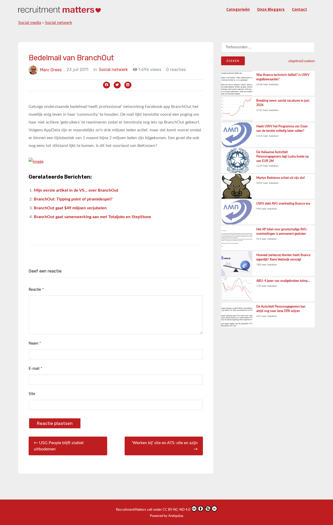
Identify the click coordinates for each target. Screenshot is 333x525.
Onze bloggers (271, 9)
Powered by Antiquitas (166, 516)
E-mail (35, 369)
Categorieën (238, 9)
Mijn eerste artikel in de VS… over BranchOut (76, 190)
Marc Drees (51, 69)
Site (32, 394)
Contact (299, 9)
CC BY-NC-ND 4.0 (176, 509)
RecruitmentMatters (131, 509)
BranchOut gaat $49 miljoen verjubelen (70, 208)
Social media (29, 23)
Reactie (36, 289)
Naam (35, 343)
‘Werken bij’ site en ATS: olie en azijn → (165, 446)
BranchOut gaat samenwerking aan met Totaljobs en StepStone (92, 217)
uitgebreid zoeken (301, 61)
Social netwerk (58, 23)
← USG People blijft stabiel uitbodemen (59, 446)
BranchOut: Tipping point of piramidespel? (73, 199)
